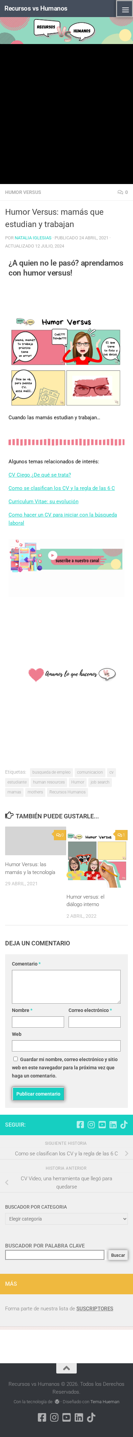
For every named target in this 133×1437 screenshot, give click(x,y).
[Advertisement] (66, 114)
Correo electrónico (90, 1010)
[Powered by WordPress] (57, 1401)
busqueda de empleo (51, 772)
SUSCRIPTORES (94, 1309)
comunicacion (90, 772)
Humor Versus (23, 192)
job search (100, 782)
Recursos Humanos (67, 792)
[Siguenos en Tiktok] (124, 1125)
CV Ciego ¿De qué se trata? (40, 475)
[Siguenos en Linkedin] (113, 1125)
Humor (77, 782)
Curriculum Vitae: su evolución (43, 501)
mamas (14, 792)
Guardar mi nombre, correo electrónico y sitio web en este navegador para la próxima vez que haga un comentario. (65, 1068)
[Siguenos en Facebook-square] (80, 1125)
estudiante (17, 782)
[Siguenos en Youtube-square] (102, 1125)
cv (111, 772)
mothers (35, 792)
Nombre (22, 1010)
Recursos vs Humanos (36, 8)
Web (16, 1034)
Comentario (26, 964)
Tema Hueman (104, 1401)
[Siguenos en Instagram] (91, 1125)
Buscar (118, 1255)
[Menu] (124, 8)
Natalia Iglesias (33, 237)
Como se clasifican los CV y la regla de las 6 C (62, 488)
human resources (49, 782)
